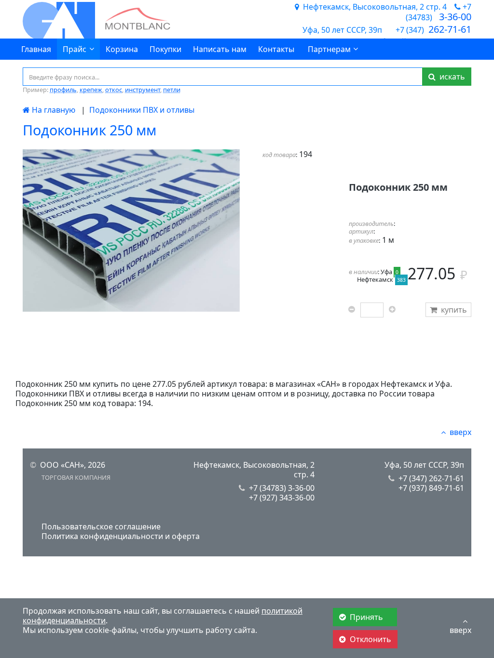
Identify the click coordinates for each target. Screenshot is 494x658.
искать (450, 76)
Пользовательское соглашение (101, 526)
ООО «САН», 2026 (72, 465)
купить (454, 309)
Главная (36, 49)
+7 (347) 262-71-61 (431, 478)
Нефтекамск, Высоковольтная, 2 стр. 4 (254, 470)
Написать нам (220, 49)
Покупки (165, 49)
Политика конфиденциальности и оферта (120, 536)
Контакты (276, 49)
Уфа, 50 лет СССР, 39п (424, 465)
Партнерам (329, 49)
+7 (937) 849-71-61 (431, 488)
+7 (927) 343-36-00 (282, 497)
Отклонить (370, 639)
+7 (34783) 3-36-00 (282, 488)
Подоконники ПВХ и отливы (141, 110)
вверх (460, 432)
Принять (367, 617)
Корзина (122, 49)
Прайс (74, 49)
